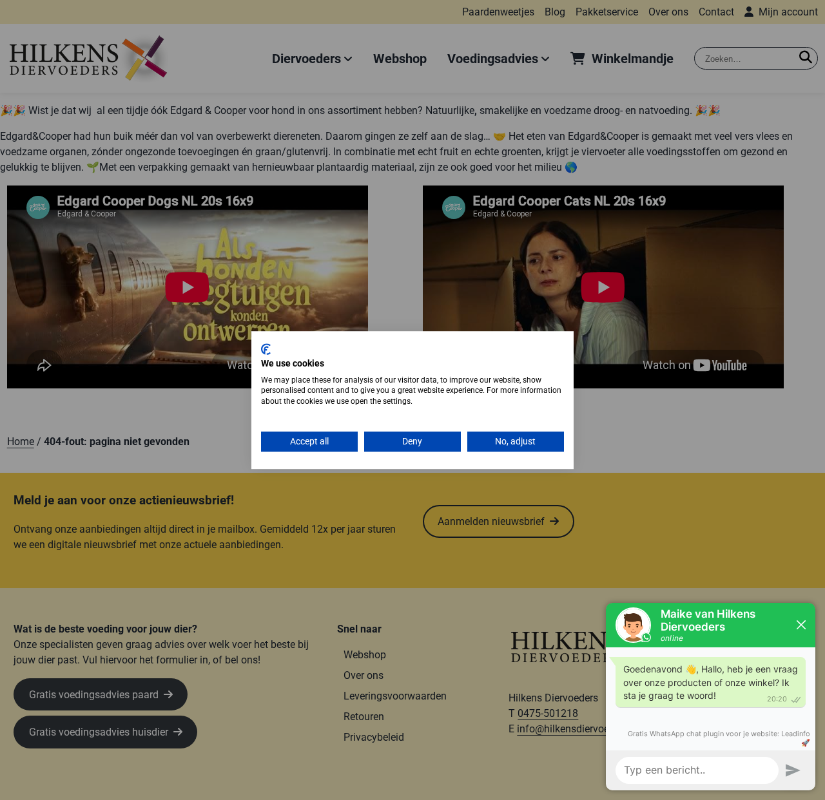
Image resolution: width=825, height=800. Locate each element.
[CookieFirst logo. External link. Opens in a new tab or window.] (266, 349)
